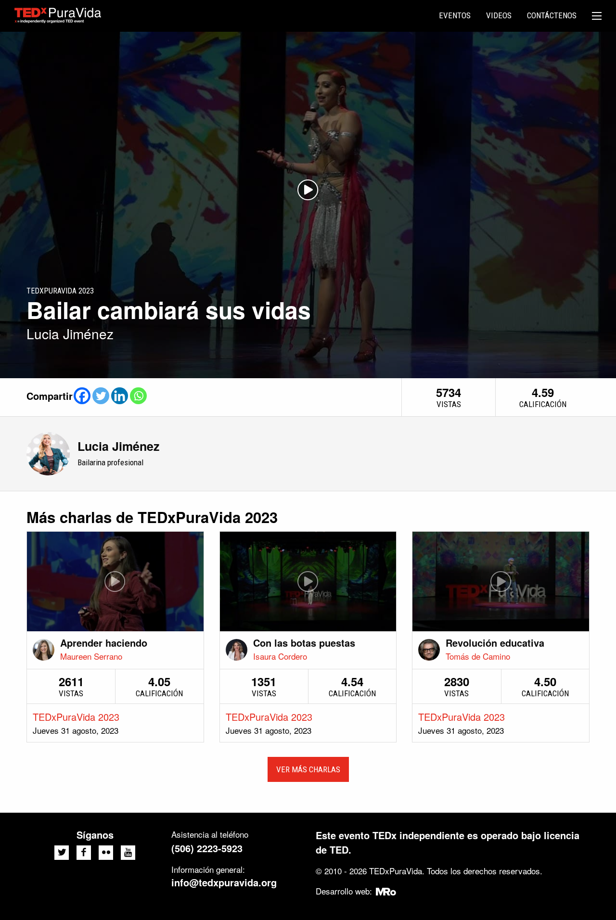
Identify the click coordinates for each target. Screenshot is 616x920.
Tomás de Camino (478, 656)
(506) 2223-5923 (207, 848)
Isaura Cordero (280, 656)
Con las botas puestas (304, 643)
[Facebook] (82, 395)
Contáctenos (552, 15)
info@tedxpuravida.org (224, 882)
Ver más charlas (308, 769)
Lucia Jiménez (118, 446)
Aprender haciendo (103, 643)
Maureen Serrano (91, 656)
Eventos (455, 15)
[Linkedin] (119, 395)
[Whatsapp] (138, 395)
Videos (499, 15)
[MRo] (386, 891)
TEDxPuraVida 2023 (76, 717)
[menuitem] (454, 16)
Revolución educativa (495, 643)
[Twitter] (100, 395)
